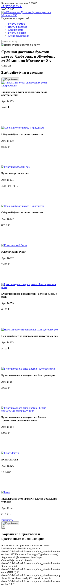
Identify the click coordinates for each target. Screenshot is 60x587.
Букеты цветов (16, 23)
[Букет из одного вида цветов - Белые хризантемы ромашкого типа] (30, 410)
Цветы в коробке (17, 26)
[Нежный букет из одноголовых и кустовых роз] (29, 329)
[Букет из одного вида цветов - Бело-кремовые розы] (30, 287)
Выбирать (7, 520)
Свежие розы (15, 29)
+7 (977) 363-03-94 (11, 6)
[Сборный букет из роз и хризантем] (22, 127)
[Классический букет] (14, 245)
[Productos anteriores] (10, 79)
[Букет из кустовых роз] (15, 166)
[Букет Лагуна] (10, 453)
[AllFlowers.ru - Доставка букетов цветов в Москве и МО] (30, 15)
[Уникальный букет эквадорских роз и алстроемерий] (30, 85)
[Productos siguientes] (10, 523)
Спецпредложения (18, 35)
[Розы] (5, 492)
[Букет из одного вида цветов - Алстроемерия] (28, 368)
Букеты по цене (17, 32)
